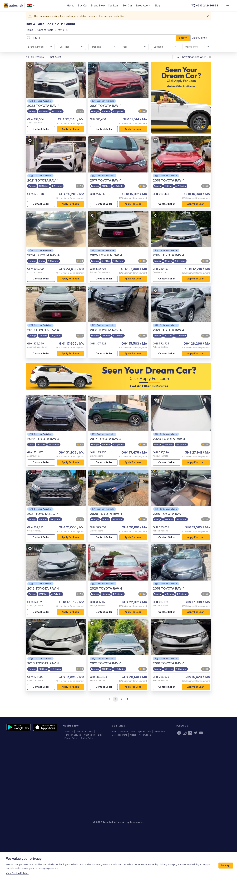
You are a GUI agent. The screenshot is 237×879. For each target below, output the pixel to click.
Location (158, 46)
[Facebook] (179, 733)
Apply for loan (70, 129)
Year (124, 46)
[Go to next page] (127, 699)
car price (64, 46)
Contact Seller (41, 129)
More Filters (191, 46)
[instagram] (184, 733)
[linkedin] (190, 733)
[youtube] (201, 733)
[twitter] (195, 733)
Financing (96, 46)
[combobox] (31, 5)
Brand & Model (36, 46)
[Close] (207, 16)
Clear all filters (199, 37)
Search (183, 37)
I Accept (225, 865)
